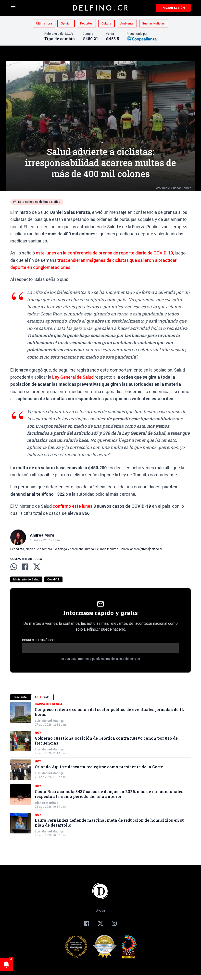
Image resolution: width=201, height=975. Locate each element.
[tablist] (100, 697)
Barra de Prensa (48, 704)
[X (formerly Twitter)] (100, 923)
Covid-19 (53, 579)
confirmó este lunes (72, 506)
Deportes (86, 23)
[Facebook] (87, 923)
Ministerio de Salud (26, 579)
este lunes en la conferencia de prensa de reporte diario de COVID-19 (104, 252)
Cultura (106, 23)
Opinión (66, 23)
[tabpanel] (100, 769)
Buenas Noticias (153, 23)
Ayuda (100, 910)
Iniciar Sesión (173, 8)
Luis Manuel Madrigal (49, 720)
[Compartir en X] (37, 567)
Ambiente (127, 23)
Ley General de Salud (73, 377)
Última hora (44, 23)
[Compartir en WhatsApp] (13, 566)
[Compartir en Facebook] (25, 567)
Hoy (100, 142)
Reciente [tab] (20, 697)
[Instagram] (114, 923)
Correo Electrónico (38, 640)
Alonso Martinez (46, 803)
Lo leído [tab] (42, 697)
